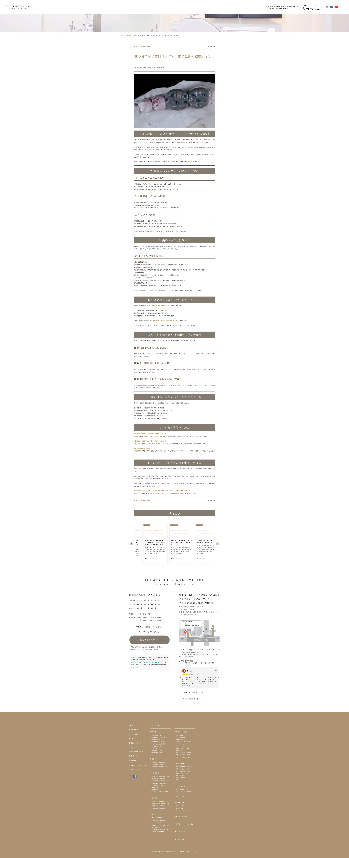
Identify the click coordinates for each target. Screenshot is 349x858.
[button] (131, 543)
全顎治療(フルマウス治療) (183, 824)
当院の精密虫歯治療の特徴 (159, 744)
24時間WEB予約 (146, 639)
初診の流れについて (157, 752)
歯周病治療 (154, 798)
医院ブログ (133, 756)
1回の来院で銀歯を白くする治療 (157, 749)
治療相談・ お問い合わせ (138, 765)
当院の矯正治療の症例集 (158, 831)
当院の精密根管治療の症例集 (159, 783)
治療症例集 (133, 761)
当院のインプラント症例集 (183, 755)
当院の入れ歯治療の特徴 (182, 769)
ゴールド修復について (157, 746)
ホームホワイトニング (182, 789)
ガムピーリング (180, 794)
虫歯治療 (153, 732)
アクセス (132, 747)
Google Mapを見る (190, 692)
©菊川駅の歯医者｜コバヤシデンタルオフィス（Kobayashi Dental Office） (174, 851)
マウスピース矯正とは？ (158, 823)
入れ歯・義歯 (179, 763)
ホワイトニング (179, 786)
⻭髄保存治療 (155, 787)
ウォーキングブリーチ (182, 796)
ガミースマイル (179, 832)
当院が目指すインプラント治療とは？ (182, 736)
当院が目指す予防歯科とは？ (159, 762)
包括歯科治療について (137, 752)
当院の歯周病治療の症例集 (159, 808)
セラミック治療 (180, 806)
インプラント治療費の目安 (183, 757)
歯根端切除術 (155, 789)
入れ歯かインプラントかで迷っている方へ (183, 774)
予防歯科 (153, 759)
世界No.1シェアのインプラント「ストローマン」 (184, 741)
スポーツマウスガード (182, 817)
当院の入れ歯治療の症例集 (181, 779)
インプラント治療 (180, 732)
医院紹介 (132, 738)
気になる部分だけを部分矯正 (159, 821)
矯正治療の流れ (156, 827)
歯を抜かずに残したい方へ (159, 742)
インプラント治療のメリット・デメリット (182, 745)
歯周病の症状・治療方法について (160, 806)
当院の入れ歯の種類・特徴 (183, 771)
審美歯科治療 (179, 802)
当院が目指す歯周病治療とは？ (160, 801)
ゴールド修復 (179, 808)
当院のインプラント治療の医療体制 (183, 749)
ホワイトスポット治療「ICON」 (184, 792)
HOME (131, 725)
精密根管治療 (154, 773)
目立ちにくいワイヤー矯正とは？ (160, 825)
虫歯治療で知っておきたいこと (160, 737)
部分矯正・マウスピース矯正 (156, 815)
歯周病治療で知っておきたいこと (160, 804)
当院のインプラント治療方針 (183, 752)
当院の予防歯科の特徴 (157, 764)
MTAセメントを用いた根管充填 (160, 792)
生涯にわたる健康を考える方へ (160, 767)
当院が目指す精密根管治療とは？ (160, 776)
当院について (133, 730)
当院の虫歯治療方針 (157, 735)
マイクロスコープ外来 (157, 785)
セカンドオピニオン (136, 770)
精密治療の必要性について (159, 739)
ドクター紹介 (133, 734)
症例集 (148, 46)
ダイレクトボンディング (182, 810)
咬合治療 (139, 46)
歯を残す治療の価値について (159, 779)
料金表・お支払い (135, 743)
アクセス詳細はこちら (190, 699)
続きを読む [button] (186, 686)
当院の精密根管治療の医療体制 (160, 781)
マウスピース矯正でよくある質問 (160, 829)
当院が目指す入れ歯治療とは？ (184, 767)
